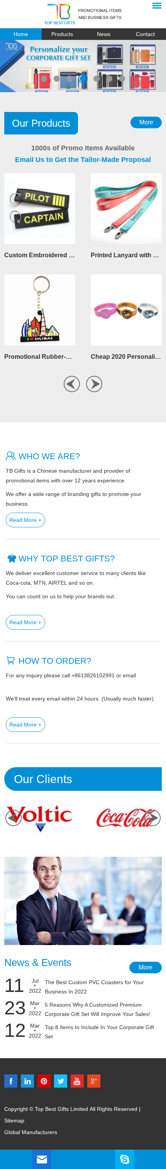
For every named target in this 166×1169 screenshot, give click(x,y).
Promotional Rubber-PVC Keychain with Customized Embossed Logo (39, 356)
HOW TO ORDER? (55, 661)
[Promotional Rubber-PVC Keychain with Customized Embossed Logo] (39, 310)
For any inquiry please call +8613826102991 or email (71, 675)
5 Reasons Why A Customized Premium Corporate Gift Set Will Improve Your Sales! (97, 1009)
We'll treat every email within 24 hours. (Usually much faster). (80, 699)
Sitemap (14, 1120)
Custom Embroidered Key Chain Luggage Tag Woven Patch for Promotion (39, 255)
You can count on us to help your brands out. (60, 596)
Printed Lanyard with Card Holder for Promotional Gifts (126, 255)
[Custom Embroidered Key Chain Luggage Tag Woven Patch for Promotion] (39, 208)
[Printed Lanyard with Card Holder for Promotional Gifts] (126, 208)
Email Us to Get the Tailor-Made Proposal (83, 160)
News (103, 34)
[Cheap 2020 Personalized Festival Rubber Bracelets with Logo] (126, 310)
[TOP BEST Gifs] (83, 14)
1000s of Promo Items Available (83, 148)
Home (21, 34)
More (146, 122)
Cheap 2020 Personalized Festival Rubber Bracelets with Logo (126, 356)
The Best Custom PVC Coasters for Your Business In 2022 (94, 987)
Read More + (25, 520)
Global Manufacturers (30, 1132)
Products (62, 34)
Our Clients (43, 779)
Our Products (41, 123)
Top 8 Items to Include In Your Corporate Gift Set (99, 1032)
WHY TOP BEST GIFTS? (67, 558)
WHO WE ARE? (49, 456)
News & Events (37, 962)
